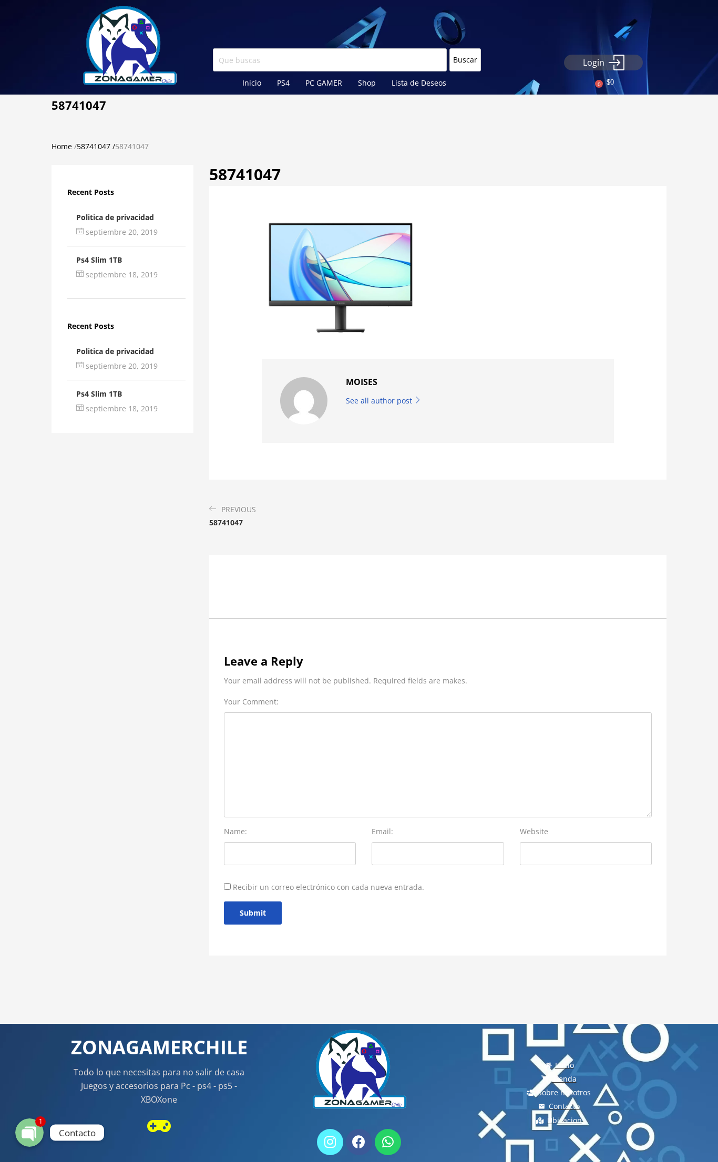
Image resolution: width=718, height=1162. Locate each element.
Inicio (251, 83)
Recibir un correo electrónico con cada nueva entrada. (328, 887)
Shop (367, 83)
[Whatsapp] (388, 1142)
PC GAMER (323, 83)
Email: (382, 831)
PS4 (283, 83)
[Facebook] (359, 1142)
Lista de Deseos (419, 83)
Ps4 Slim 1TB (99, 260)
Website (534, 831)
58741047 (93, 146)
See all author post (380, 401)
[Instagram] (330, 1142)
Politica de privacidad (115, 217)
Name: (235, 831)
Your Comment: (251, 702)
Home (62, 146)
